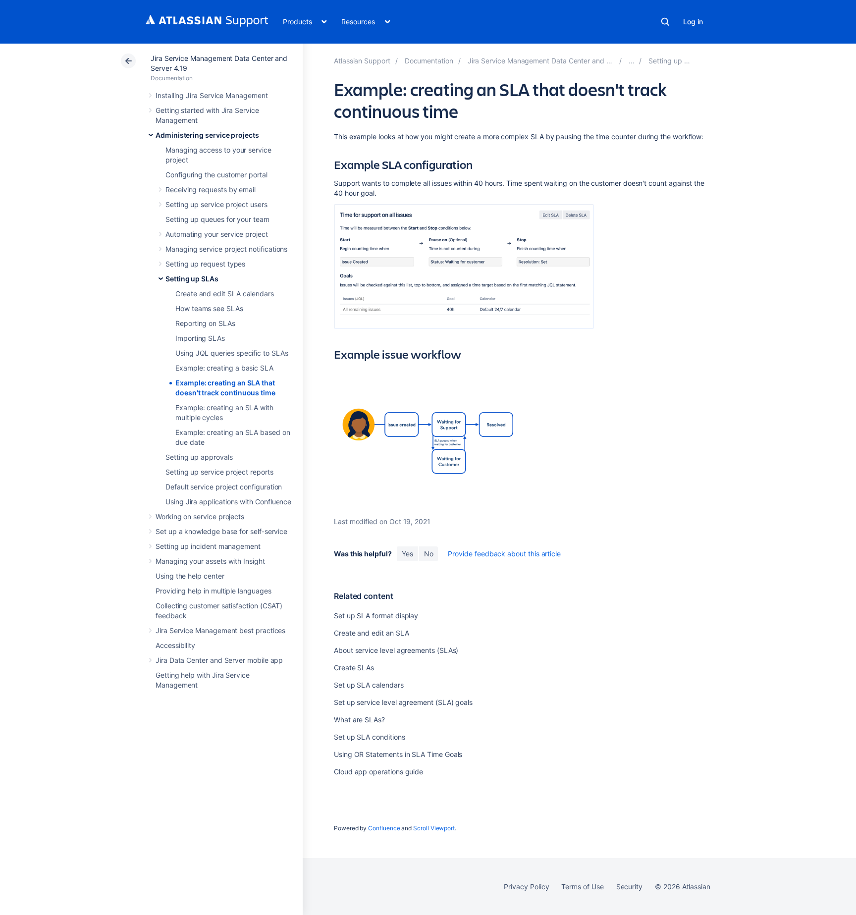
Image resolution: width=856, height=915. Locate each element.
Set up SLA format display (376, 615)
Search (665, 22)
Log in (693, 21)
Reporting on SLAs (205, 323)
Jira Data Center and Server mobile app (219, 660)
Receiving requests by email (210, 189)
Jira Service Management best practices (220, 630)
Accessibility (175, 645)
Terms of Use (582, 886)
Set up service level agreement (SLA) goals (403, 702)
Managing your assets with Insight (210, 561)
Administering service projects (207, 135)
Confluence (384, 828)
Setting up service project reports (219, 472)
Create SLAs (354, 667)
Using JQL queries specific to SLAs (231, 353)
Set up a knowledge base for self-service (221, 531)
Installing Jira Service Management (212, 95)
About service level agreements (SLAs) (396, 650)
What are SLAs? (359, 719)
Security (629, 886)
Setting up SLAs (191, 278)
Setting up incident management (208, 546)
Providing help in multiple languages (213, 591)
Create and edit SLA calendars (224, 293)
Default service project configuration (223, 487)
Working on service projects (200, 516)
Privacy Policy (526, 886)
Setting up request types (205, 264)
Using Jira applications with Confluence (228, 501)
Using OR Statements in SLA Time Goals (398, 754)
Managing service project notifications (226, 249)
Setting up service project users (216, 204)
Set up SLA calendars (369, 685)
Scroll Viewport (434, 828)
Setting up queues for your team (217, 219)
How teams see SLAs (209, 308)
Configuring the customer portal (216, 174)
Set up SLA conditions (369, 737)
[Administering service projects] (632, 60)
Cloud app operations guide (378, 771)
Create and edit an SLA (371, 633)
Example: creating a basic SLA (224, 368)
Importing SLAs (200, 338)
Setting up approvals (199, 457)
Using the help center (190, 576)
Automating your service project (216, 234)
